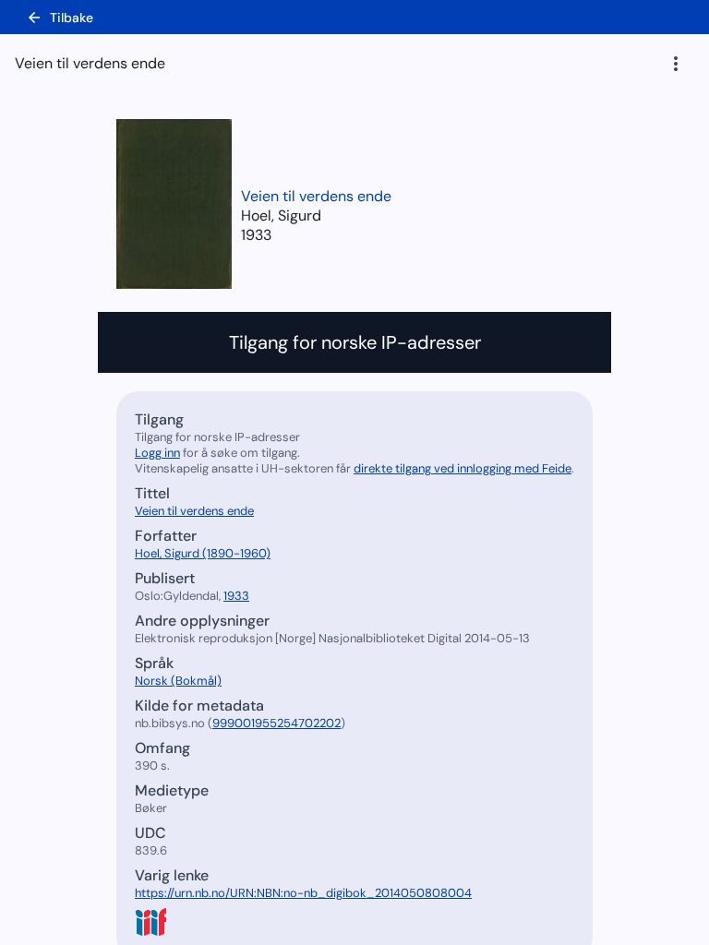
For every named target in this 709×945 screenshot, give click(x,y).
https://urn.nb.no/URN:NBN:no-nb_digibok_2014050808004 (303, 893)
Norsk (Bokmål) (178, 680)
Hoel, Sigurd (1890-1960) (202, 553)
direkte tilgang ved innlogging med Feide (462, 468)
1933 (256, 235)
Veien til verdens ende (316, 196)
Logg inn (157, 453)
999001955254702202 (276, 723)
